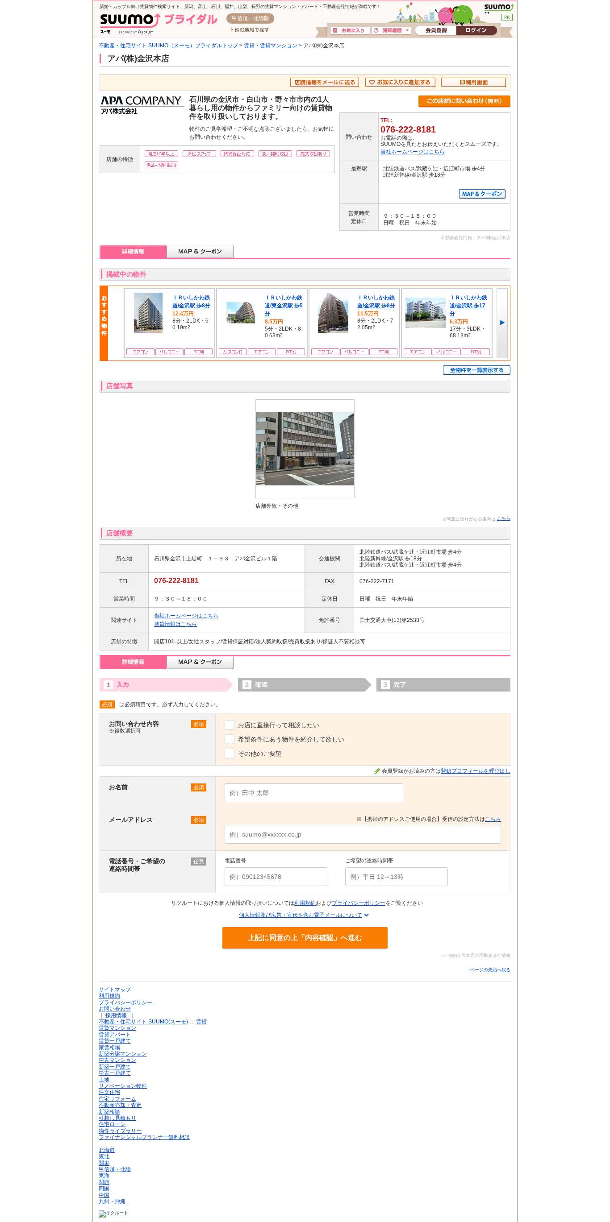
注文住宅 (109, 1092)
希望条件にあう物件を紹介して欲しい (291, 739)
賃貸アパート (115, 1034)
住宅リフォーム (117, 1099)
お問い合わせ (115, 1009)
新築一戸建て (115, 1067)
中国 (104, 1195)
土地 (104, 1080)
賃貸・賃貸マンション (270, 45)
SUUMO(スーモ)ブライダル (158, 23)
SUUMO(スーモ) (499, 9)
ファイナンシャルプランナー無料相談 (144, 1137)
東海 (104, 1175)
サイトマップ (115, 989)
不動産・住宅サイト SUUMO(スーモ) (143, 1022)
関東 (104, 1163)
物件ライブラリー (120, 1131)
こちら (503, 518)
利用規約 (305, 903)
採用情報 (116, 1015)
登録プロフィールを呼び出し (475, 771)
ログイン (476, 31)
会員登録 (435, 31)
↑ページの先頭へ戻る (489, 969)
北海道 (107, 1150)
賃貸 (201, 1022)
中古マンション (117, 1060)
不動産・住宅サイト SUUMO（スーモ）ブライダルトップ (168, 45)
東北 (104, 1156)
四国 (104, 1188)
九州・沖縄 (112, 1201)
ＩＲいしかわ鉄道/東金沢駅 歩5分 (284, 305)
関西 (104, 1182)
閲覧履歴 (391, 31)
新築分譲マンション (123, 1054)
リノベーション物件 (123, 1086)
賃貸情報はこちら (175, 624)
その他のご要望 (260, 753)
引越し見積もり (117, 1118)
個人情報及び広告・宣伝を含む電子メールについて (300, 915)
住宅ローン (112, 1124)
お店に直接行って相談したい (278, 725)
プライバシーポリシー (358, 903)
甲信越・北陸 (115, 1169)
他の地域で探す (250, 30)
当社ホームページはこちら (412, 152)
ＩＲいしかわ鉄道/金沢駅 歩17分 (468, 305)
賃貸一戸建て (115, 1041)
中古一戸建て (115, 1073)
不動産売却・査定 (120, 1105)
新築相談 (109, 1112)
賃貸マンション (117, 1028)
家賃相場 (109, 1047)
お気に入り (350, 31)
